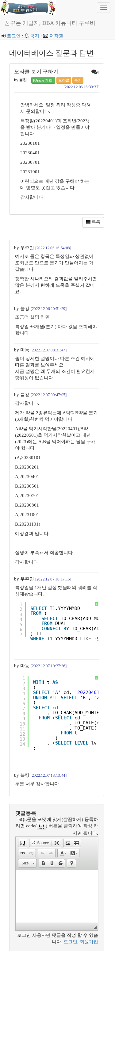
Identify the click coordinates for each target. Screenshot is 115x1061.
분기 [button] (78, 80)
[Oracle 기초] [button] (43, 80)
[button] (22, 843)
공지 (34, 35)
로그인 (14, 35)
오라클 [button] (63, 80)
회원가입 (89, 941)
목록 (95, 222)
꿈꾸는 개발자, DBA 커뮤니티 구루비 (50, 23)
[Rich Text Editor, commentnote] (57, 896)
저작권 (56, 35)
